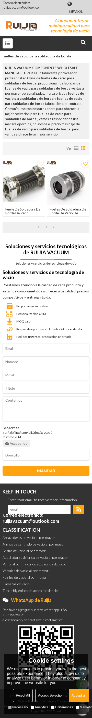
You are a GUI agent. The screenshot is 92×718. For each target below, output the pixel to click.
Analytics (42, 707)
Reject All (23, 695)
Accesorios (18, 443)
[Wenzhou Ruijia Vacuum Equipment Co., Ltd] (22, 25)
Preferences (64, 707)
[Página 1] (38, 227)
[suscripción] (78, 509)
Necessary (20, 707)
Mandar (46, 470)
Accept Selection (50, 695)
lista (76, 148)
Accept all (79, 695)
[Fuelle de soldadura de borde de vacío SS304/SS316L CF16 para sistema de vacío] (24, 182)
